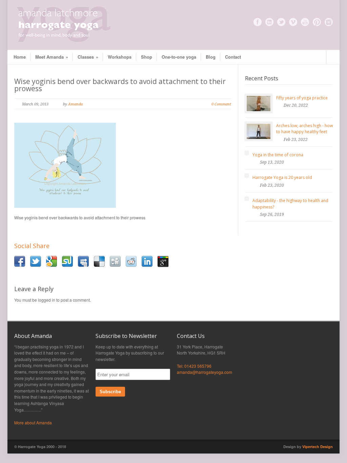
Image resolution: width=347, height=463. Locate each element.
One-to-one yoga (179, 57)
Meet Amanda (51, 57)
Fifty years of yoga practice (302, 98)
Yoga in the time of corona (277, 155)
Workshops (119, 57)
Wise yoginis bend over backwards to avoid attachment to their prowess (120, 85)
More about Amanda (33, 422)
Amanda (75, 104)
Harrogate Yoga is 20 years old (282, 177)
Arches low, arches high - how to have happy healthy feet (304, 129)
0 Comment (221, 104)
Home (20, 57)
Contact (233, 57)
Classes (88, 57)
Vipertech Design (317, 446)
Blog (211, 57)
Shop (146, 57)
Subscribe (110, 391)
